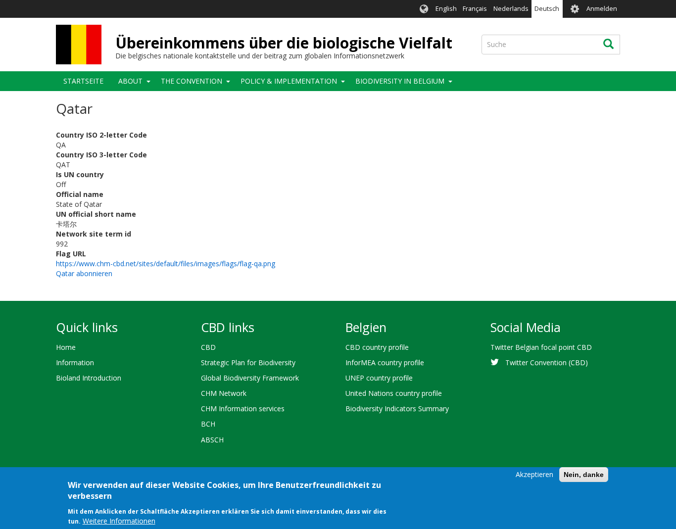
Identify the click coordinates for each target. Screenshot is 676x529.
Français (475, 8)
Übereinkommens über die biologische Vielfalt (283, 43)
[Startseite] (78, 44)
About (130, 81)
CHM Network (223, 393)
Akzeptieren (534, 474)
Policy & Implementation (289, 81)
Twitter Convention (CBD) (546, 362)
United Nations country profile (393, 393)
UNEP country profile (379, 378)
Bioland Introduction (88, 378)
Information (75, 362)
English (446, 8)
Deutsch (546, 8)
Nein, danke (584, 475)
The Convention (191, 81)
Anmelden (601, 8)
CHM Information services (243, 408)
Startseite (83, 81)
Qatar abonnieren (84, 273)
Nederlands (511, 8)
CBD (208, 347)
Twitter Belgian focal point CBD (541, 347)
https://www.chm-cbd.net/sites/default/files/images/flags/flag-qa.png (165, 263)
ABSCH (212, 439)
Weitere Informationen (119, 521)
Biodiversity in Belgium (399, 81)
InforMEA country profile (384, 362)
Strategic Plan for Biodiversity (248, 362)
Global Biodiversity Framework (250, 378)
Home (66, 347)
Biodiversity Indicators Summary (397, 408)
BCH (208, 424)
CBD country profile (377, 347)
